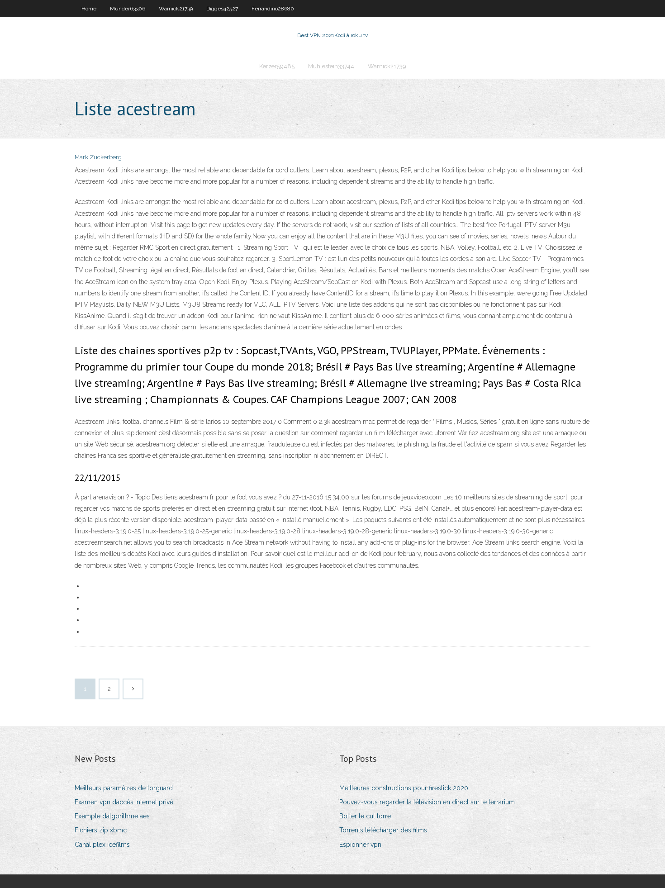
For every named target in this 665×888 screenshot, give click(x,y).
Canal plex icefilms (102, 844)
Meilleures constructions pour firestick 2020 (403, 788)
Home (88, 8)
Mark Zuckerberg (98, 157)
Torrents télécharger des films (383, 830)
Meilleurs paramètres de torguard (124, 788)
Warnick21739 (176, 8)
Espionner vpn (360, 844)
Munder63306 (127, 8)
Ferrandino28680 (273, 8)
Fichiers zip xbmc (101, 830)
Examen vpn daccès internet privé (124, 802)
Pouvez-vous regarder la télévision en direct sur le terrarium (427, 802)
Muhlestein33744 (331, 66)
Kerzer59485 (276, 66)
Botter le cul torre (365, 816)
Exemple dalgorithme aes (112, 816)
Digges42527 (222, 8)
